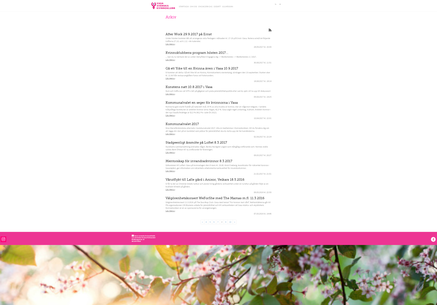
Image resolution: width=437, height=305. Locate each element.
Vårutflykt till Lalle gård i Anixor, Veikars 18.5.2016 (205, 179)
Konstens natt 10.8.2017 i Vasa (189, 87)
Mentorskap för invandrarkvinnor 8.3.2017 (199, 161)
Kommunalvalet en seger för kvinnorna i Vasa (202, 102)
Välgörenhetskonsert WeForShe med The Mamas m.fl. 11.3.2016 (215, 198)
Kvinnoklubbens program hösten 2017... (197, 53)
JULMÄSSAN (227, 6)
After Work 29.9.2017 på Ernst (189, 34)
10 (230, 222)
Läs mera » (170, 44)
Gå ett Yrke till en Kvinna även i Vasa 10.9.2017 (202, 68)
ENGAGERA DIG (205, 6)
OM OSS (193, 6)
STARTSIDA (184, 6)
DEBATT (217, 6)
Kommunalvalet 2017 (182, 124)
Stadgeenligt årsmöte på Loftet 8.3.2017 (196, 142)
